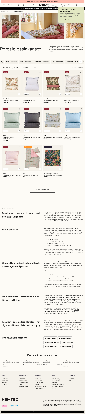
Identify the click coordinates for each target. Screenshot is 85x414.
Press (37, 384)
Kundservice (55, 378)
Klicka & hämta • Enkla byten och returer (42, 412)
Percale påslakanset (72, 61)
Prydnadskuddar (23, 382)
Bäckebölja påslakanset (42, 61)
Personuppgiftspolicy (58, 384)
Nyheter (5, 5)
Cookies (54, 382)
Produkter (11, 5)
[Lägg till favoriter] (19, 72)
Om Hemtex (39, 382)
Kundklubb (38, 380)
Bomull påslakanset (25, 61)
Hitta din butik (56, 380)
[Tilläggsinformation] (9, 102)
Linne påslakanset (65, 346)
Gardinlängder (23, 380)
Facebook (5, 378)
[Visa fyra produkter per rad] (72, 67)
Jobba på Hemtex (40, 386)
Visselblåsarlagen (40, 388)
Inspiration (32, 5)
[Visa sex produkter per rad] (75, 67)
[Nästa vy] (80, 61)
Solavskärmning (23, 386)
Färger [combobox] (35, 67)
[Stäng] (82, 10)
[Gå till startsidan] (42, 5)
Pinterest (4, 384)
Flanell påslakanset (57, 61)
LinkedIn (4, 382)
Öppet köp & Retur (57, 386)
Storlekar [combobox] (25, 67)
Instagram (5, 380)
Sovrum (3, 11)
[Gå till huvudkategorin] (2, 62)
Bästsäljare (17, 5)
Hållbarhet (38, 378)
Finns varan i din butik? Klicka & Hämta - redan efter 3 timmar (42, 1)
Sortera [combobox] (16, 67)
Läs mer (50, 51)
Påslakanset (9, 11)
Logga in (71, 380)
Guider (54, 388)
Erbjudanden (25, 5)
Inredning (21, 384)
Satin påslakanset (11, 61)
